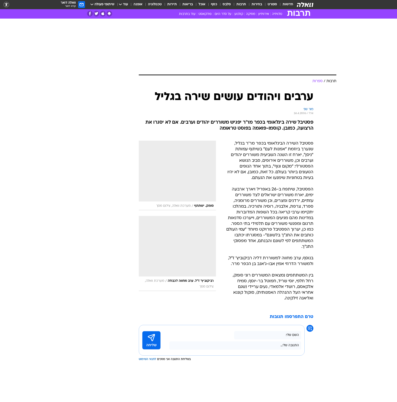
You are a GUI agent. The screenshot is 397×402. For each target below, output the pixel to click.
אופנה (137, 4)
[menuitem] (285, 4)
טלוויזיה (277, 14)
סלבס (227, 4)
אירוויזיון (263, 14)
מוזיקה (250, 14)
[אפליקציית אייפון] (103, 14)
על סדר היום (223, 14)
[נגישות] (6, 5)
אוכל (201, 4)
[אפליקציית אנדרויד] (109, 14)
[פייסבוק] (90, 14)
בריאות (187, 4)
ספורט (272, 4)
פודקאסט (205, 14)
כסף (214, 4)
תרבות (241, 4)
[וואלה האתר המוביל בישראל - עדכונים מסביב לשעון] (305, 4)
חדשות (288, 4)
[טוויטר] (96, 14)
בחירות (257, 4)
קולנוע (238, 14)
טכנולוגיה (155, 4)
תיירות (172, 4)
